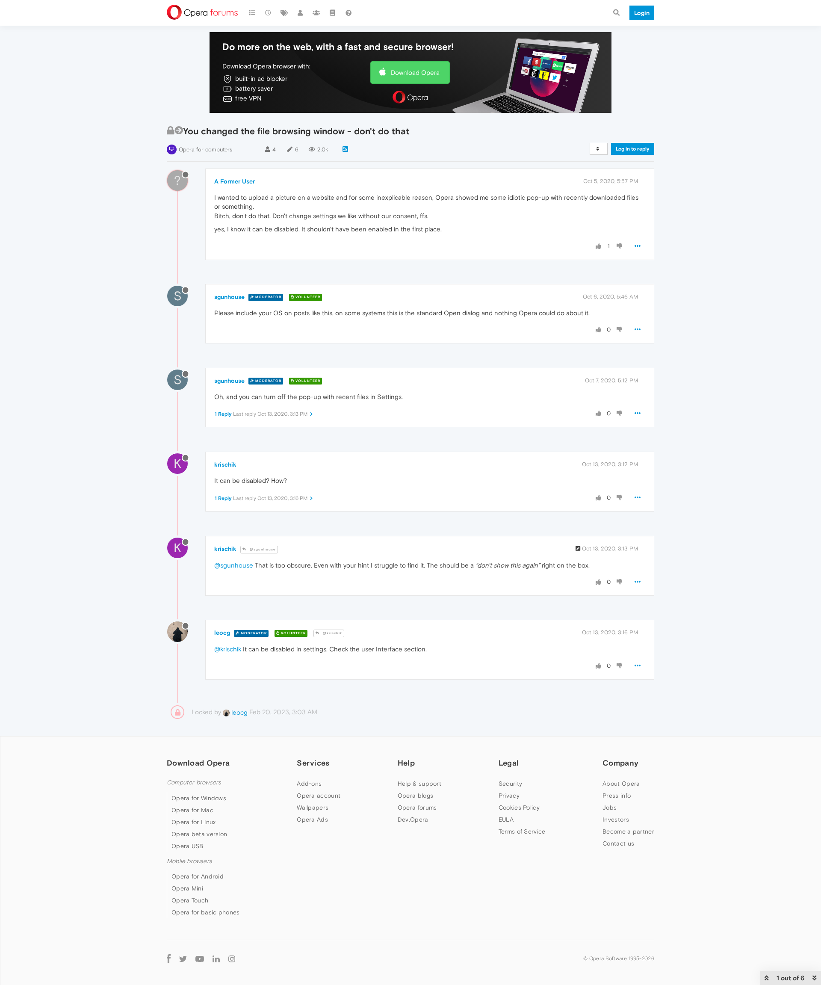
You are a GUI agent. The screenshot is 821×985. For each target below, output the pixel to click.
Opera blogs (415, 795)
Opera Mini (187, 888)
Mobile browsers (189, 861)
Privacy (509, 795)
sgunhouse (229, 296)
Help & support (419, 783)
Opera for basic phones (205, 912)
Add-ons (309, 783)
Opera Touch (189, 900)
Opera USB (187, 846)
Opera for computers (205, 149)
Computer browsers (194, 782)
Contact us (618, 843)
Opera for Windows (198, 798)
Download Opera (415, 72)
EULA (506, 819)
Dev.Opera (413, 819)
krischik (225, 464)
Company (620, 762)
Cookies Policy (519, 807)
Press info (616, 795)
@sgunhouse (262, 549)
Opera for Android (197, 876)
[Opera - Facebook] (168, 958)
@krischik (332, 633)
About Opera (621, 783)
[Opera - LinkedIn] (216, 958)
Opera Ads (312, 819)
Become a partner (628, 831)
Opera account (318, 795)
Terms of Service (522, 831)
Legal (509, 762)
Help (406, 762)
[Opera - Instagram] (231, 958)
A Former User (234, 181)
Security (510, 783)
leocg (222, 632)
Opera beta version (199, 834)
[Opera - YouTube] (199, 958)
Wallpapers (312, 807)
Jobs (609, 807)
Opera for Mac (192, 810)
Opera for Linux (193, 822)
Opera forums (417, 807)
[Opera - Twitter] (183, 958)
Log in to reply (633, 149)
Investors (615, 819)
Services (313, 762)
